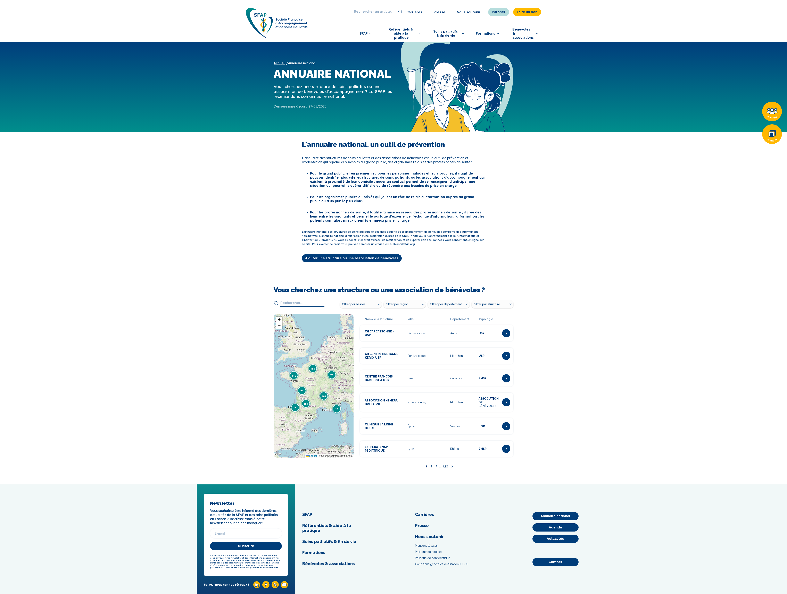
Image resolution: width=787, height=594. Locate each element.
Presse (439, 12)
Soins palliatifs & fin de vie (329, 541)
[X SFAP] (275, 587)
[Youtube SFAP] (284, 587)
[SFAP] (276, 36)
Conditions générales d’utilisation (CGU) (441, 564)
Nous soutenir (468, 12)
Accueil (279, 63)
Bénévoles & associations (328, 563)
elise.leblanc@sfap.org (400, 244)
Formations (313, 552)
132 (445, 466)
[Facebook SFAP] (266, 587)
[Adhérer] (772, 134)
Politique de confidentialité (432, 558)
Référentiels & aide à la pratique (326, 528)
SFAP (307, 514)
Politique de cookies (428, 551)
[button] (295, 408)
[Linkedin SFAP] (256, 587)
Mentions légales (426, 545)
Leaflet (313, 455)
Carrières (414, 12)
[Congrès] (772, 111)
